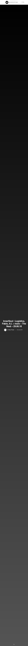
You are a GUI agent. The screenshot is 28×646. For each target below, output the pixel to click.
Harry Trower (11, 329)
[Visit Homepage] (11, 2)
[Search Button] (26, 2)
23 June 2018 (19, 329)
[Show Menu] (1, 2)
